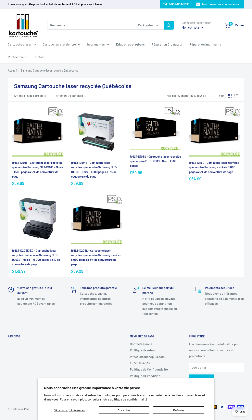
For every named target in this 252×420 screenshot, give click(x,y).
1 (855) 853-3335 (140, 363)
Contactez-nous (141, 344)
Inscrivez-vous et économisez (221, 4)
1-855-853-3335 (179, 4)
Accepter (124, 410)
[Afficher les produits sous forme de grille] (230, 96)
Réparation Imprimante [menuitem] (205, 44)
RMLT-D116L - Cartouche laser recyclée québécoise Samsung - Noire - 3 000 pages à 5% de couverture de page (214, 167)
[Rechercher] (169, 25)
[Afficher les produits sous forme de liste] (236, 96)
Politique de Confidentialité (149, 369)
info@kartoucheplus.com (147, 357)
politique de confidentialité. (129, 399)
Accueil (12, 70)
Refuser (178, 410)
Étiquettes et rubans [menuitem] (130, 44)
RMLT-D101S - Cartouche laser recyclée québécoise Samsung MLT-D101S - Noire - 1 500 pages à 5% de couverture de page (37, 169)
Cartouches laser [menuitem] (20, 44)
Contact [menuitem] (39, 57)
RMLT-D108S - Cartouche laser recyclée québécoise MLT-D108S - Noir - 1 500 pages (155, 161)
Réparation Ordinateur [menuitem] (167, 44)
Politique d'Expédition (145, 376)
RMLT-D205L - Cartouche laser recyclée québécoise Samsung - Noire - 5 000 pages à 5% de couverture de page (96, 257)
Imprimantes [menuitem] (96, 44)
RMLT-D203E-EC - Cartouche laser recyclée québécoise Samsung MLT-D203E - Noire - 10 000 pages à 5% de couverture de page (36, 257)
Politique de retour (143, 350)
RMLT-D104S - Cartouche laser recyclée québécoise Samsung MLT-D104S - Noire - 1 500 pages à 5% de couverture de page (94, 169)
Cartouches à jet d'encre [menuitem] (59, 44)
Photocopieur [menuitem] (17, 57)
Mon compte (191, 27)
